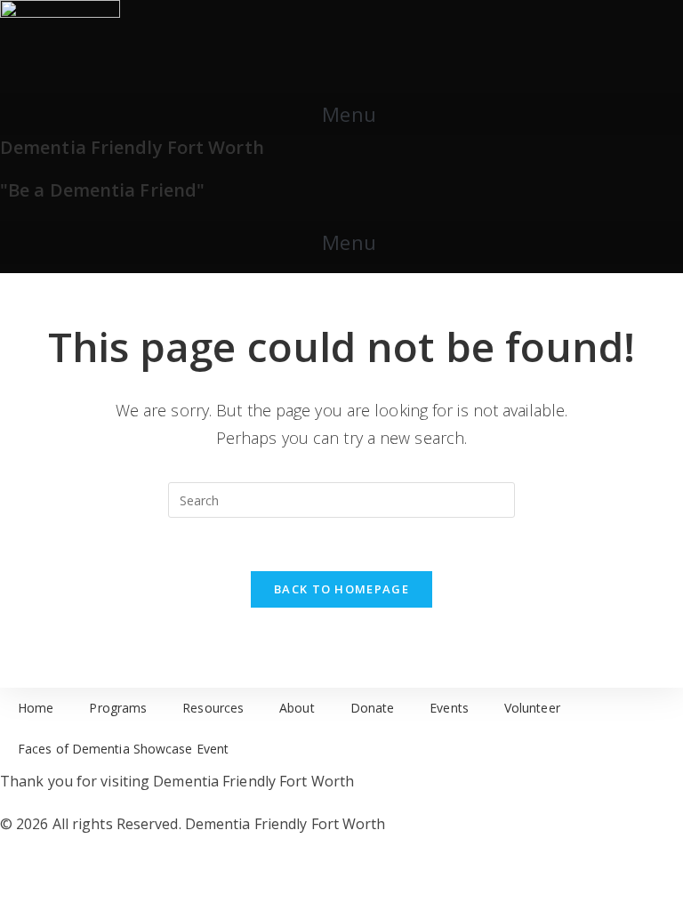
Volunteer (532, 707)
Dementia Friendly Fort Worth (132, 147)
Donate (372, 707)
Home (35, 707)
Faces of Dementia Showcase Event (123, 748)
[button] (341, 114)
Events (449, 707)
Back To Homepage (341, 589)
